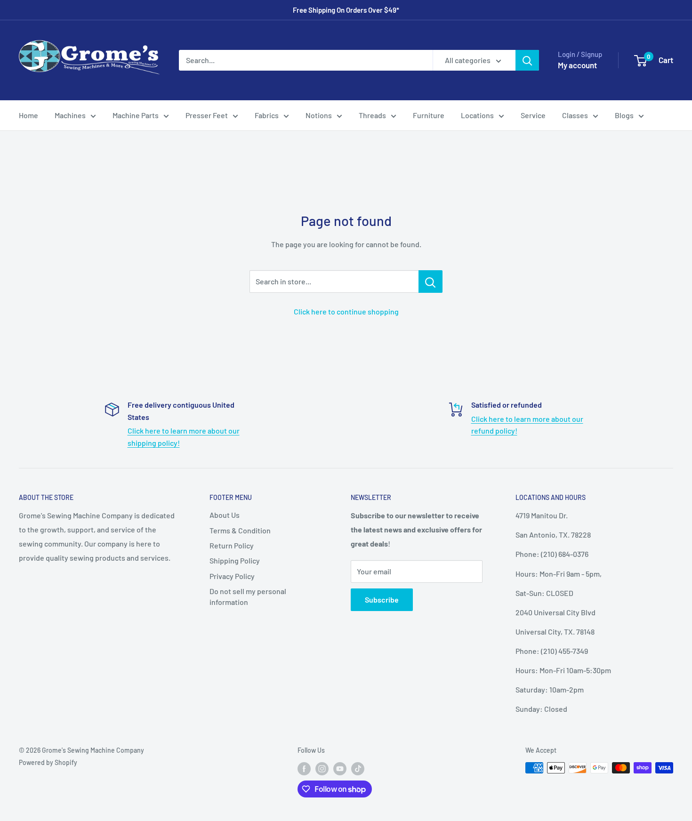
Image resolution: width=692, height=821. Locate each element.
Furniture (428, 115)
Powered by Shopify (48, 762)
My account (577, 65)
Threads (372, 115)
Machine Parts (136, 115)
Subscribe (382, 599)
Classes (575, 115)
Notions (319, 115)
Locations (477, 115)
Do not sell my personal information (247, 596)
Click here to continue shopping (346, 311)
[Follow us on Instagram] (322, 768)
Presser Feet (206, 115)
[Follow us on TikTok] (357, 768)
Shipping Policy (234, 560)
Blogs (624, 115)
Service (533, 115)
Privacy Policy (232, 575)
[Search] (527, 60)
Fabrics (267, 115)
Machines (70, 115)
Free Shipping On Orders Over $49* (346, 10)
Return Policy (231, 545)
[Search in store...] (430, 281)
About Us (224, 514)
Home (28, 115)
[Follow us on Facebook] (304, 768)
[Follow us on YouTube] (339, 768)
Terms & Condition (240, 530)
